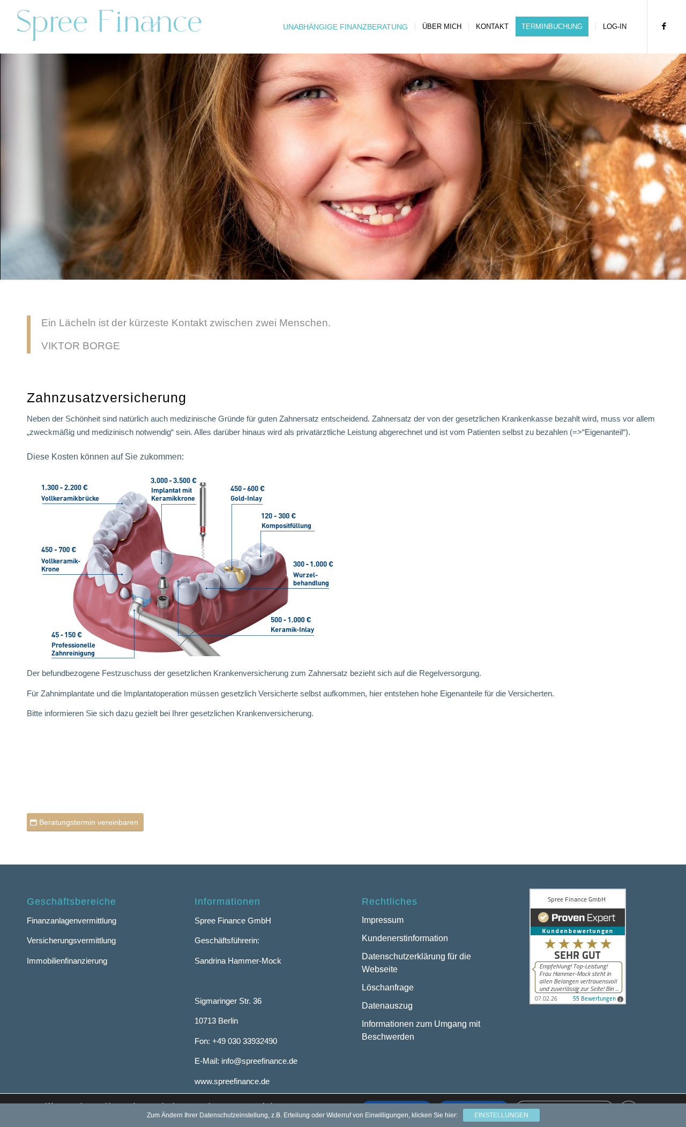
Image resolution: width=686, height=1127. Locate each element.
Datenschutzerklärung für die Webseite (416, 963)
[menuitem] (345, 27)
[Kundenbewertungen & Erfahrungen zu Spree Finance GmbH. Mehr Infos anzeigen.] (578, 1001)
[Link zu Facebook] (664, 26)
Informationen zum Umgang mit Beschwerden (421, 1030)
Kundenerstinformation (405, 938)
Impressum (383, 920)
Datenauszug (387, 1005)
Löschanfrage (388, 987)
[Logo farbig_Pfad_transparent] (109, 27)
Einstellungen (501, 1115)
